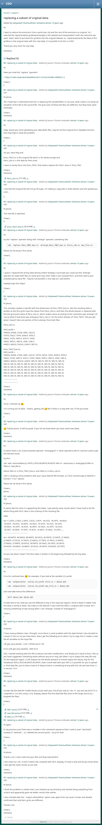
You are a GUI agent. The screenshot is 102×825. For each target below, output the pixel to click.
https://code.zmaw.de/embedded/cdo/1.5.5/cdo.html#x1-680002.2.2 (35, 77)
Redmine (43, 822)
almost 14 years (52, 23)
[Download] (27, 178)
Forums (7, 13)
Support (14, 13)
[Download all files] (97, 709)
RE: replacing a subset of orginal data (21, 63)
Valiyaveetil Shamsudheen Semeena (29, 23)
